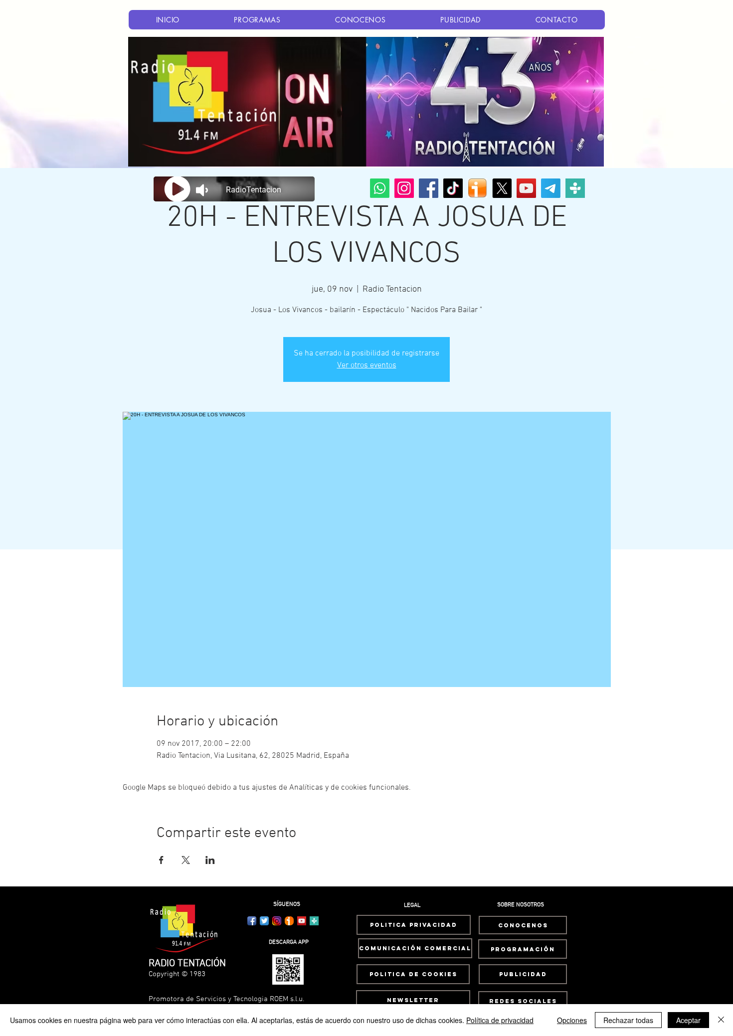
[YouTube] (526, 188)
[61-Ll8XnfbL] (289, 920)
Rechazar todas (628, 1020)
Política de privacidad (500, 1020)
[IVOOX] (477, 188)
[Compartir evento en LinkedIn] (210, 860)
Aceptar (688, 1020)
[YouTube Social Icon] (301, 920)
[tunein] (575, 188)
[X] (502, 188)
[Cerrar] (721, 1020)
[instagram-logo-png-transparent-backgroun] (276, 920)
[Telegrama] (550, 188)
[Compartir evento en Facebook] (161, 860)
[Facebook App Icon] (251, 920)
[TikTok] (453, 188)
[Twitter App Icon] (264, 920)
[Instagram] (404, 188)
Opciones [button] (572, 1020)
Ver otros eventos (366, 365)
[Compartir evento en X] (185, 860)
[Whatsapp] (379, 188)
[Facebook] (428, 188)
